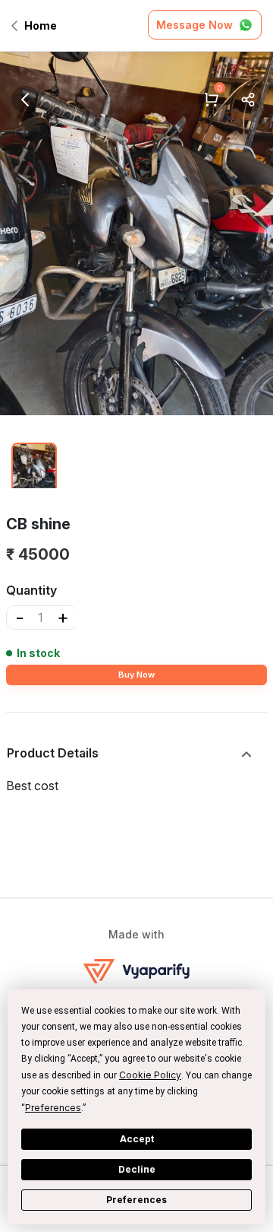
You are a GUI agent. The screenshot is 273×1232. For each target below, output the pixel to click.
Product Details (53, 752)
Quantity (31, 590)
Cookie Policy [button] (150, 1075)
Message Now (194, 24)
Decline (136, 1169)
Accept (137, 1139)
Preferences (136, 1199)
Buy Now (136, 674)
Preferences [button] (53, 1107)
